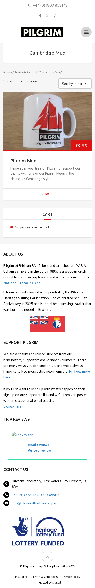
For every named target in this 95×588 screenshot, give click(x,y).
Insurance (21, 577)
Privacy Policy (71, 577)
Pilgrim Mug (23, 161)
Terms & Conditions (45, 577)
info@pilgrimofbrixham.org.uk (34, 503)
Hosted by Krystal (50, 582)
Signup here (12, 406)
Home (7, 72)
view (45, 194)
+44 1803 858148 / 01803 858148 (35, 495)
